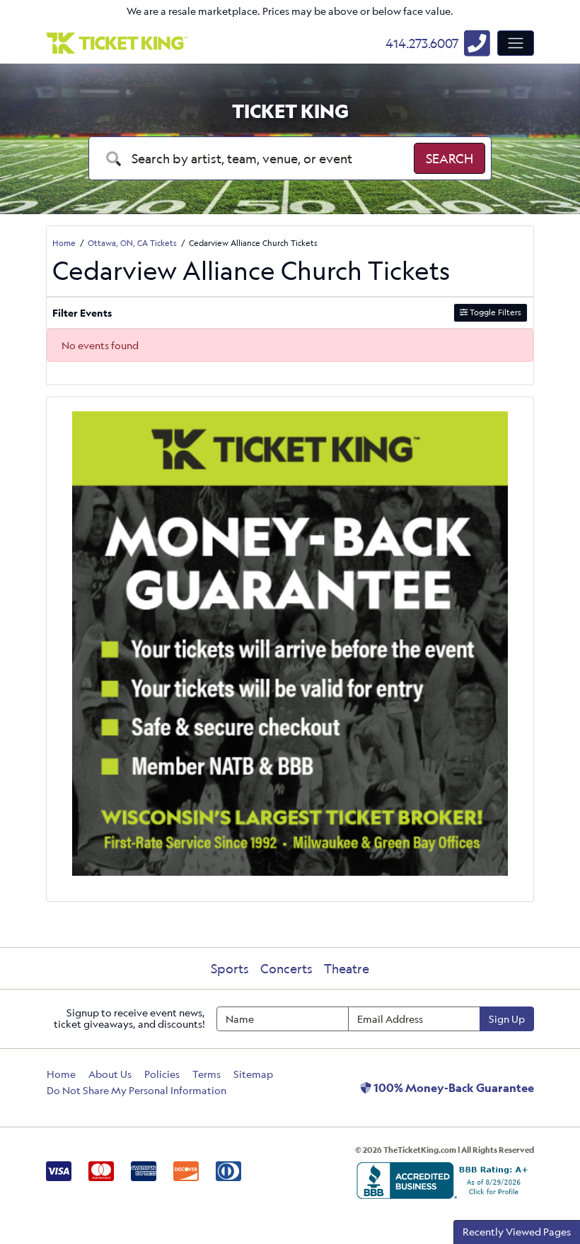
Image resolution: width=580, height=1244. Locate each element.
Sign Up (507, 1019)
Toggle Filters (494, 312)
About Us (110, 1074)
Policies (162, 1074)
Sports (230, 968)
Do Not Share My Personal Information (136, 1090)
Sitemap (253, 1074)
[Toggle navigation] (515, 43)
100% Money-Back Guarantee (452, 1088)
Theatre (346, 968)
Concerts (286, 968)
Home (61, 1074)
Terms (206, 1074)
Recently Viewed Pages (517, 1231)
